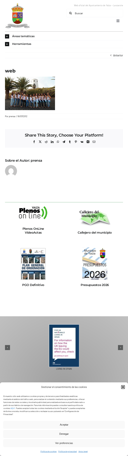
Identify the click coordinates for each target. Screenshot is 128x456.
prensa (12, 116)
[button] (123, 387)
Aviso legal (83, 451)
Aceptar (64, 424)
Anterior (118, 55)
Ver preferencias (64, 443)
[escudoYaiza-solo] (17, 4)
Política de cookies (48, 451)
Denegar (64, 433)
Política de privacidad (67, 451)
